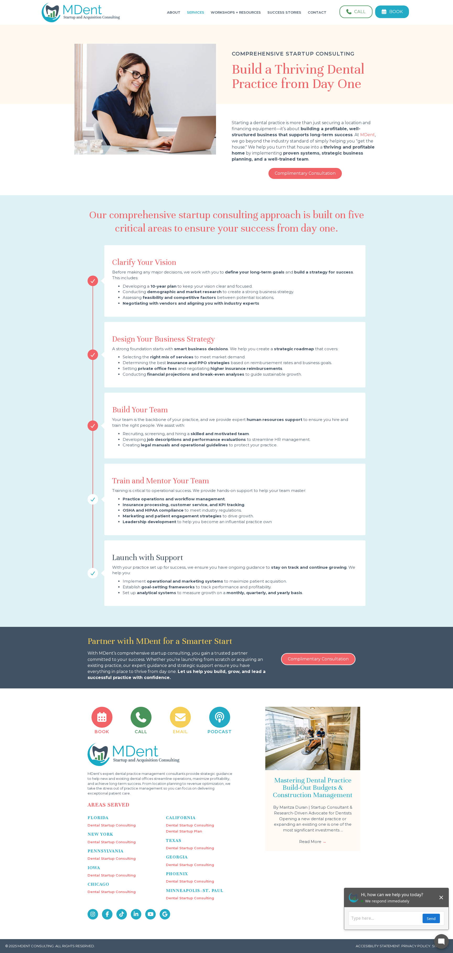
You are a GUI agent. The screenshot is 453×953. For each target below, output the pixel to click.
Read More (312, 841)
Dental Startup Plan (184, 831)
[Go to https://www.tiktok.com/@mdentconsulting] (121, 914)
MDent (367, 134)
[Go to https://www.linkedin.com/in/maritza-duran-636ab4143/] (136, 914)
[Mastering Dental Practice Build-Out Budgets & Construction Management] (312, 738)
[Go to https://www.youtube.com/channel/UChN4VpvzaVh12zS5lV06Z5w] (150, 914)
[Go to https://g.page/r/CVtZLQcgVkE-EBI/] (165, 914)
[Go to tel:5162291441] (141, 721)
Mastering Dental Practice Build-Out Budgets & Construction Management (313, 787)
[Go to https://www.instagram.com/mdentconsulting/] (93, 914)
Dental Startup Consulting (112, 825)
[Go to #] (180, 721)
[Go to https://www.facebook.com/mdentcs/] (107, 914)
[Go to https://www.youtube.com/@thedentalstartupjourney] (219, 721)
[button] (305, 173)
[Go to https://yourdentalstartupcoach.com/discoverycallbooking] (102, 721)
